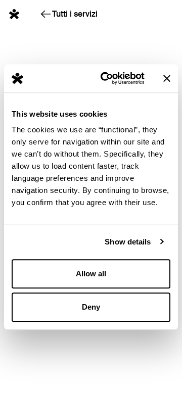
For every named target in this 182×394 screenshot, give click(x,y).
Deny (91, 307)
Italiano (154, 11)
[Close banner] (166, 78)
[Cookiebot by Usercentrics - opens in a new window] (107, 78)
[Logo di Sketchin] (14, 14)
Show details (128, 241)
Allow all (91, 273)
